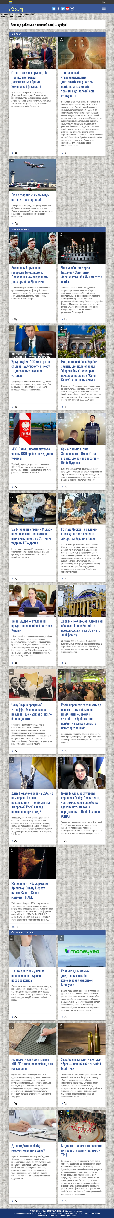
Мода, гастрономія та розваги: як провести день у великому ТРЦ (81, 1150)
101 (13, 927)
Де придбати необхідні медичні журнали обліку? (28, 1148)
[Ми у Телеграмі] (53, 8)
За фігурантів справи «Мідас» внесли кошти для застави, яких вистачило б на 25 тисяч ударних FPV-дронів (31, 536)
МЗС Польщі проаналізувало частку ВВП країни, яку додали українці (32, 453)
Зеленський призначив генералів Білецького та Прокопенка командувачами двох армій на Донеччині (29, 274)
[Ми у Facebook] (58, 8)
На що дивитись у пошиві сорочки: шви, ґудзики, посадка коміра (28, 975)
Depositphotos (70, 1215)
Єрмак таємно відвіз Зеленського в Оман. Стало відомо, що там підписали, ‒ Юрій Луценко (80, 455)
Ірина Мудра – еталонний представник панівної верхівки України (31, 625)
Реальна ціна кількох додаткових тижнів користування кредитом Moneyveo (77, 977)
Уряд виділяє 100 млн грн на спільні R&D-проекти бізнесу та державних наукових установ (30, 368)
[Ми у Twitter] (63, 8)
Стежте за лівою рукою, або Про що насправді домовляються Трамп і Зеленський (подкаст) (29, 79)
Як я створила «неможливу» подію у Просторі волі (30, 197)
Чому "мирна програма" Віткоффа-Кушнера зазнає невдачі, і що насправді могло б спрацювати (31, 711)
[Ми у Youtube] (67, 8)
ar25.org (16, 8)
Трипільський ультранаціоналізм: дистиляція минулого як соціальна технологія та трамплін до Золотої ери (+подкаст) (77, 84)
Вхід (103, 2)
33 (13, 223)
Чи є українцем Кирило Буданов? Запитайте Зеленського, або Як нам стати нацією (81, 274)
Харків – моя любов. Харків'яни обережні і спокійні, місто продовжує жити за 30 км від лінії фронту (82, 627)
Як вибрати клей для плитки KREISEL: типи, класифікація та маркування (32, 1063)
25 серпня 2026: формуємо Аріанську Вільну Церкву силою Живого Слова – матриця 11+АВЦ (29, 890)
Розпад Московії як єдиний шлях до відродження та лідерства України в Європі (79, 533)
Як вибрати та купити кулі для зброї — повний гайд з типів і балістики (81, 1063)
